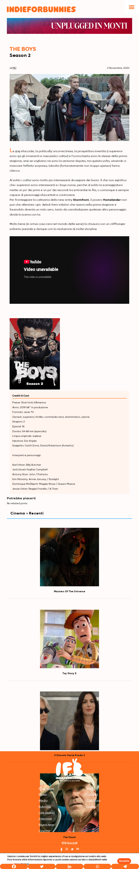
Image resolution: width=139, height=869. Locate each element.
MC (14, 68)
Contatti (92, 794)
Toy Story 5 (69, 673)
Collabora (93, 800)
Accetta (124, 861)
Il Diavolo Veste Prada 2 (69, 755)
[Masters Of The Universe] (69, 557)
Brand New (46, 824)
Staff (90, 788)
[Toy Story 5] (69, 639)
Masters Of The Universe (69, 591)
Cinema (44, 831)
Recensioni (46, 788)
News (43, 794)
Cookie (91, 806)
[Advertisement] (69, 723)
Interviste (45, 819)
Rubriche (45, 806)
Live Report (47, 812)
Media (43, 800)
